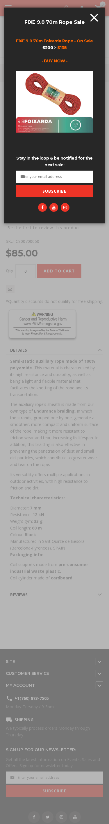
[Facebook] (42, 207)
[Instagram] (65, 207)
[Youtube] (53, 207)
